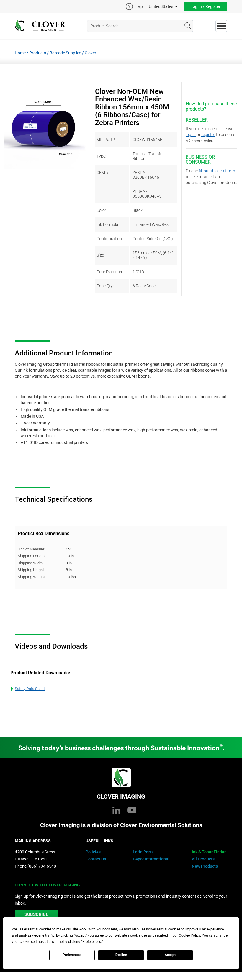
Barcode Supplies (65, 52)
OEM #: (103, 172)
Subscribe (36, 914)
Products (37, 52)
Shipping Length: (31, 556)
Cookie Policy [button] (189, 935)
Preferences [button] (91, 942)
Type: (101, 156)
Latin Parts (143, 852)
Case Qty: (105, 285)
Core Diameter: (110, 271)
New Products (205, 866)
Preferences (72, 955)
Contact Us (96, 859)
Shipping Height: (31, 570)
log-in (191, 134)
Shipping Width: (31, 563)
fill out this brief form (217, 170)
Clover (90, 52)
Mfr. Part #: (107, 139)
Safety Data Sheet (30, 688)
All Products (203, 859)
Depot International (151, 859)
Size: (101, 255)
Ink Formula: (108, 224)
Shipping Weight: (32, 577)
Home (20, 52)
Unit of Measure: (31, 549)
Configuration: (110, 238)
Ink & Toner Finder (209, 852)
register (208, 134)
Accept (170, 955)
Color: (102, 210)
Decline (121, 955)
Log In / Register (205, 6)
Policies (93, 852)
